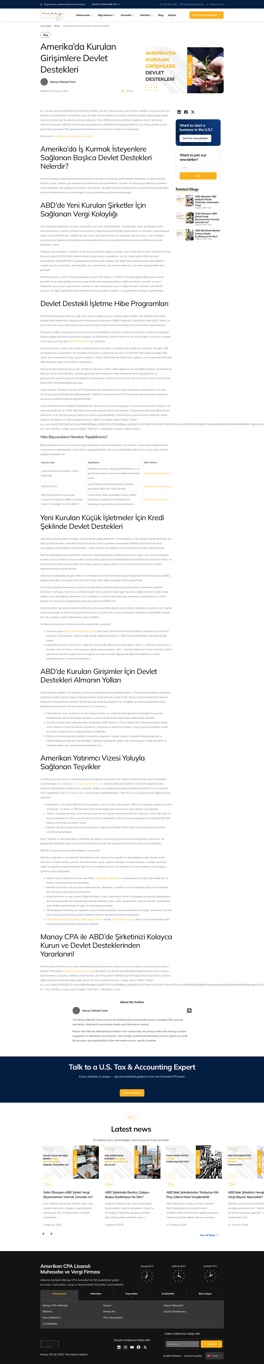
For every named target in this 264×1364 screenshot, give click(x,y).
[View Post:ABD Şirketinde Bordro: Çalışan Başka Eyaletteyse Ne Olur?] (131, 1162)
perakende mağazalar (107, 878)
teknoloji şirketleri (80, 341)
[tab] (59, 1295)
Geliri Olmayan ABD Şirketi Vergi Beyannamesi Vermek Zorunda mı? (207, 218)
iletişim (172, 15)
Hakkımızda (83, 15)
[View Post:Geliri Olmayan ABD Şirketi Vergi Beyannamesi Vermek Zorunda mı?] (69, 1162)
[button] (179, 112)
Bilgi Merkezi (105, 15)
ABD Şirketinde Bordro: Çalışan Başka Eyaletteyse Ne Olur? (207, 233)
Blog (160, 15)
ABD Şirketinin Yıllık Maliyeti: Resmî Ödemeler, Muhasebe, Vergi (207, 201)
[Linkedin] (189, 1010)
